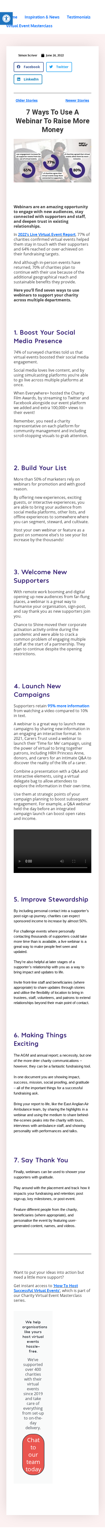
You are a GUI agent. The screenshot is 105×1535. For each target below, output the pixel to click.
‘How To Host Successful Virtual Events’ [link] (46, 1288)
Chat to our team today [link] (33, 1454)
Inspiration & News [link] (42, 17)
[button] (29, 67)
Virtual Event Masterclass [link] (29, 25)
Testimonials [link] (79, 17)
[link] (6, 18)
